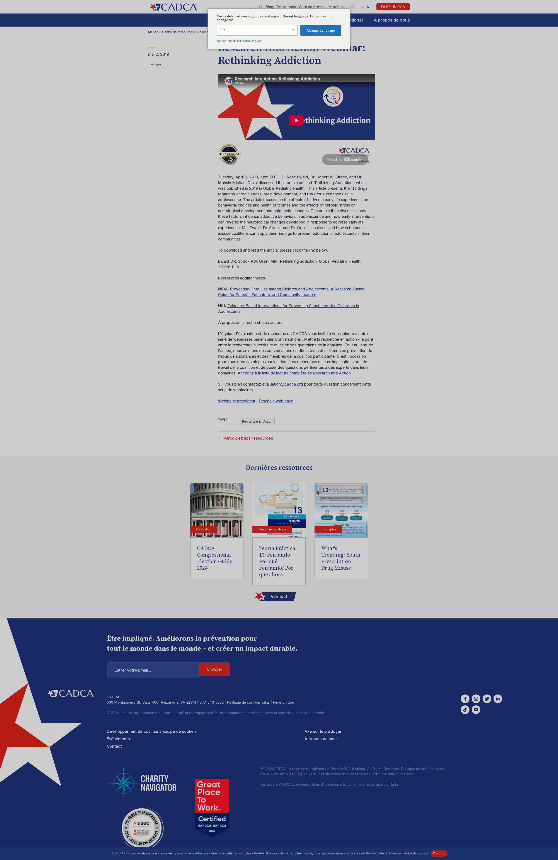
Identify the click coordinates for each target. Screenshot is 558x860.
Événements (118, 738)
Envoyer (214, 669)
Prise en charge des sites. (393, 774)
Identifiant (336, 7)
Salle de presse (311, 7)
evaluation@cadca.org (282, 384)
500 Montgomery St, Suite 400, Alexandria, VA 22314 (151, 702)
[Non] (552, 853)
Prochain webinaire (276, 401)
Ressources (286, 7)
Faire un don (393, 7)
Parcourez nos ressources (248, 438)
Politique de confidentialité (248, 702)
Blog (269, 7)
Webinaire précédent (236, 401)
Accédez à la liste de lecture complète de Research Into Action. (295, 373)
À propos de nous (392, 20)
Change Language (321, 30)
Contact (114, 746)
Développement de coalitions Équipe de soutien (151, 731)
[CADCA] (173, 7)
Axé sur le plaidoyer (323, 731)
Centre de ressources (178, 32)
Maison (153, 32)
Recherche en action (257, 421)
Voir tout (279, 596)
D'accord (439, 853)
